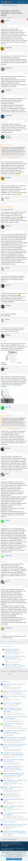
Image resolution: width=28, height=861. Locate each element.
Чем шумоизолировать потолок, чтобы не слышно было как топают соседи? (15, 825)
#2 (26, 53)
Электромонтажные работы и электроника (13, 817)
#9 (26, 231)
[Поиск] (26, 1)
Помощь (20, 844)
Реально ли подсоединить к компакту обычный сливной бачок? (15, 665)
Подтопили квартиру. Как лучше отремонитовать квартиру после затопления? (12, 709)
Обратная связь (5, 842)
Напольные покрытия (8, 735)
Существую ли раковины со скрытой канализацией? (13, 650)
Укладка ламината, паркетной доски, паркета (14, 714)
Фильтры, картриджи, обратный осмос (12, 750)
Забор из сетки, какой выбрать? (12, 703)
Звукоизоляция (7, 829)
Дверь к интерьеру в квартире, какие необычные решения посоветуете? (13, 774)
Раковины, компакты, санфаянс (12, 653)
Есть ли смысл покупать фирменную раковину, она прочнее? (15, 656)
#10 (26, 273)
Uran (6, 368)
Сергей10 (8, 90)
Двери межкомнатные (8, 778)
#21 (26, 586)
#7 (26, 183)
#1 (26, 26)
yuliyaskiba (8, 115)
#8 (26, 204)
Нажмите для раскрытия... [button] (14, 157)
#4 (26, 96)
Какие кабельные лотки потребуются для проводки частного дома (15, 781)
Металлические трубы (8, 757)
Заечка (7, 520)
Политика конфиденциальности (9, 844)
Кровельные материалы (9, 771)
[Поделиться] (25, 26)
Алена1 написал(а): (6, 207)
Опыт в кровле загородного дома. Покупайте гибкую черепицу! (13, 767)
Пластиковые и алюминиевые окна (11, 688)
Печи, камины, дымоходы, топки (11, 791)
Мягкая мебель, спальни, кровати (11, 797)
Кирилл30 (8, 47)
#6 (26, 141)
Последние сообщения (8, 822)
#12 (26, 311)
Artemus (7, 448)
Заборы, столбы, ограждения (10, 706)
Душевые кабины (7, 810)
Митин (7, 198)
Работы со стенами (7, 804)
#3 (26, 73)
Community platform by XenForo (13, 848)
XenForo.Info (10, 849)
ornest (3, 17)
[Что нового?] (23, 1)
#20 (26, 561)
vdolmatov (8, 555)
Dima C (7, 473)
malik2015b (8, 628)
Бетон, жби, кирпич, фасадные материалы (13, 721)
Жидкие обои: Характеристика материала (15, 691)
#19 (26, 526)
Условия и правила (14, 842)
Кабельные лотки (7, 785)
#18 (26, 479)
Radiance (8, 226)
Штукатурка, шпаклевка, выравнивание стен (14, 694)
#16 (26, 412)
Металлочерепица (7, 835)
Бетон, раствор (6, 700)
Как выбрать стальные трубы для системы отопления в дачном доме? (13, 753)
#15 (26, 374)
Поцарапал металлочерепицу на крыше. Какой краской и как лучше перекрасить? (15, 832)
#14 (26, 340)
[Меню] (2, 2)
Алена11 (7, 136)
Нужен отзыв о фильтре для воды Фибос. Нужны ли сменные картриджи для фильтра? (15, 745)
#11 (26, 290)
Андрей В (8, 407)
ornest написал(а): (6, 145)
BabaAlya (8, 177)
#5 (26, 121)
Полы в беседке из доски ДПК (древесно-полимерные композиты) (14, 731)
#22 (26, 633)
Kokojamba (8, 68)
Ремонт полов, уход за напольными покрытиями (15, 728)
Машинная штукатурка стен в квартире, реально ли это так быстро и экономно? (14, 738)
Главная (3, 845)
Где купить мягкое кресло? (10, 794)
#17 (26, 454)
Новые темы (5, 681)
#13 (26, 325)
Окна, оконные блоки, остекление (11, 764)
